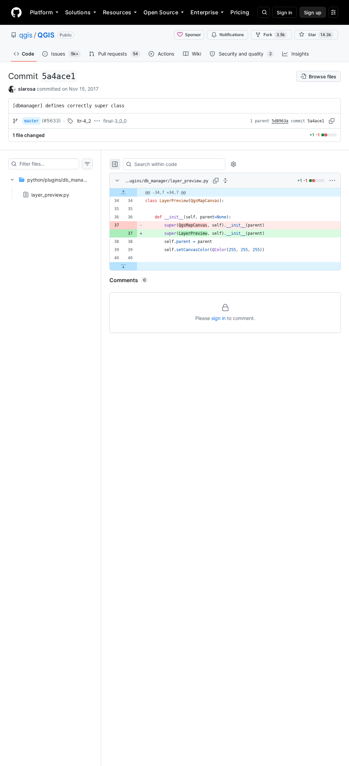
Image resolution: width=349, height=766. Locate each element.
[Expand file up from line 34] (123, 192)
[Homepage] (16, 12)
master (31, 121)
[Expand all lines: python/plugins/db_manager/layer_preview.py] (225, 180)
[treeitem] (50, 185)
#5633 (51, 120)
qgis (25, 35)
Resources (117, 12)
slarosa (26, 89)
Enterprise (204, 12)
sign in (218, 318)
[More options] (332, 180)
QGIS (46, 35)
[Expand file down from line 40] (123, 266)
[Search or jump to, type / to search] (263, 12)
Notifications (231, 34)
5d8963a (280, 121)
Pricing (239, 12)
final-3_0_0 (115, 121)
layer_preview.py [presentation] (50, 194)
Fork (274, 34)
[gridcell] (225, 192)
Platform (41, 12)
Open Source (160, 12)
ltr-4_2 (84, 121)
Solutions (78, 12)
